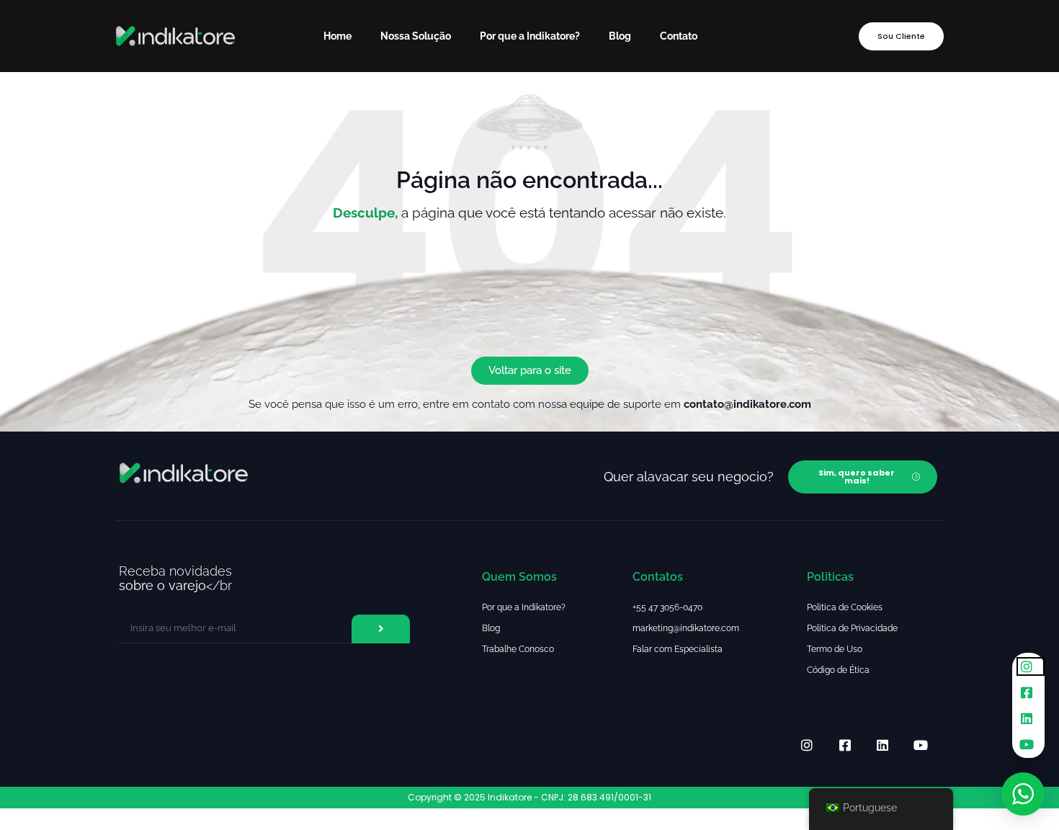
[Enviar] (381, 629)
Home (337, 36)
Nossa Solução (415, 36)
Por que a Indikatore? (530, 36)
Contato (678, 36)
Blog (620, 36)
